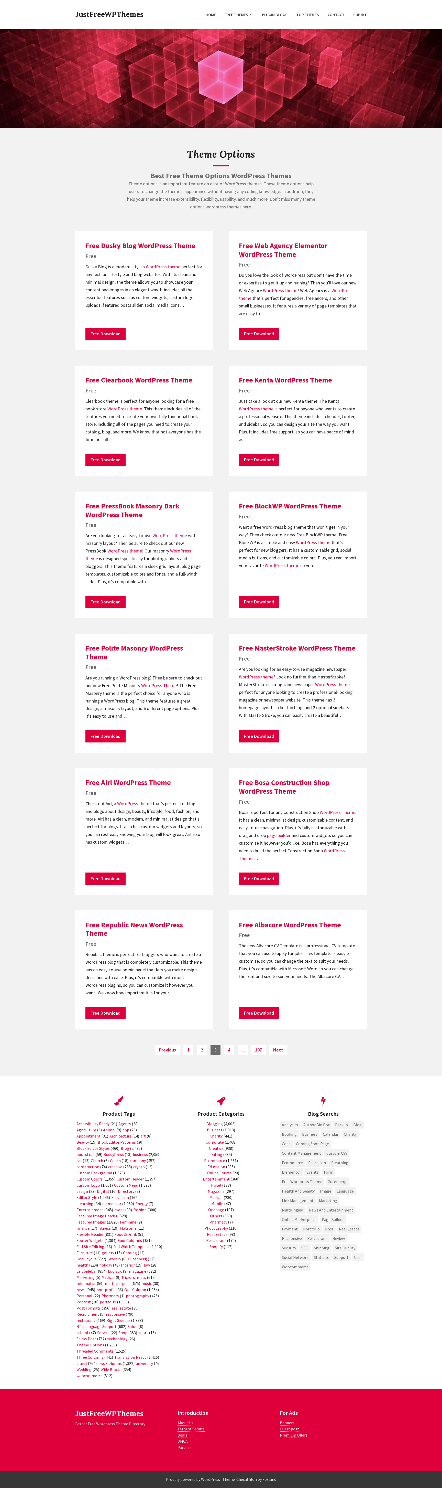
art (143, 1136)
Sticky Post (86, 1338)
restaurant (85, 1320)
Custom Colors (89, 1179)
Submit (360, 14)
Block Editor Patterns (117, 1142)
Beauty (82, 1142)
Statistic (321, 1257)
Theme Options (90, 1344)
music (146, 1283)
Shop (122, 1332)
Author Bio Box (316, 1124)
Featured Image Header (96, 1215)
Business (214, 1129)
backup (341, 1124)
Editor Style (86, 1197)
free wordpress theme (302, 1181)
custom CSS (336, 1153)
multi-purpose (117, 1283)
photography (137, 1295)
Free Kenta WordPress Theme (285, 380)
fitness (104, 1228)
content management (301, 1153)
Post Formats (88, 1308)
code (286, 1143)
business (140, 1154)
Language (345, 1191)
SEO (304, 1247)
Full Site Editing (90, 1246)
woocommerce (89, 1375)
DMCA (183, 1441)
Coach (115, 1160)
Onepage (216, 1209)
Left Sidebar (86, 1271)
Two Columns (110, 1363)
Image (325, 1191)
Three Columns (89, 1357)
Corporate (215, 1142)
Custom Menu (126, 1185)
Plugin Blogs (275, 14)
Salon (133, 1326)
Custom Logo (88, 1185)
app (126, 1129)
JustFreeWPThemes (109, 14)
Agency (124, 1123)
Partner (184, 1447)
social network (295, 1257)
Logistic (115, 1271)
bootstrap (85, 1154)
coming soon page (312, 1143)
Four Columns (130, 1240)
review (339, 1238)
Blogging (214, 1123)
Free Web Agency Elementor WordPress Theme (283, 250)
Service (103, 1332)
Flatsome (128, 1228)
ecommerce (292, 1162)
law (147, 1265)
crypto (139, 1166)
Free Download (105, 334)
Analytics (290, 1124)
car (79, 1160)
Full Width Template (131, 1246)
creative (115, 1166)
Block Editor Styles (93, 1148)
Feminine (128, 1222)
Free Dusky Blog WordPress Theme (140, 245)
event (119, 1209)
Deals (182, 1435)
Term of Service (191, 1428)
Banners (287, 1422)
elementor (111, 1203)
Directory (126, 1191)
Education (120, 1197)
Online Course (219, 1172)
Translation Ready (130, 1357)
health (82, 1265)
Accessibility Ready (92, 1123)
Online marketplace (299, 1219)
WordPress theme (163, 267)
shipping (321, 1247)
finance (83, 1228)
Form (328, 1172)
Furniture (84, 1252)
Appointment (88, 1136)
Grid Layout (86, 1258)
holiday (105, 1265)
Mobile (217, 1203)
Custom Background (94, 1172)
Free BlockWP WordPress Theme (290, 506)
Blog (125, 1148)
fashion (140, 1209)
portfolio (108, 1301)
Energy (141, 1203)
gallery (108, 1252)
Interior (128, 1265)
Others (216, 1215)
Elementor (291, 1172)
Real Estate (217, 1234)
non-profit (105, 1289)
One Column (135, 1289)
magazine (137, 1271)
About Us (185, 1422)
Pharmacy (110, 1295)
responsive (115, 1314)
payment (290, 1228)
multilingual (292, 1210)
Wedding (84, 1369)
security (289, 1247)
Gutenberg (137, 1258)
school (82, 1332)
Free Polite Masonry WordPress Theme (134, 652)
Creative (216, 1148)
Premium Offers (293, 1435)
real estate (121, 1308)
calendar (330, 1134)
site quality (345, 1247)
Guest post (289, 1428)
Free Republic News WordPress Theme (134, 929)
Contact (336, 14)
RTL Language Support (96, 1326)
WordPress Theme (159, 685)
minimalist (86, 1283)
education (317, 1162)
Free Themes (236, 14)
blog (357, 1124)
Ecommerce (214, 1160)
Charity (216, 1136)
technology (117, 1338)
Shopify (216, 1246)
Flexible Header (90, 1234)
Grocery (114, 1258)
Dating (216, 1154)
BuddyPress (114, 1154)
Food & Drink (126, 1234)
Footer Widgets (90, 1240)
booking (289, 1134)
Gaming (130, 1252)
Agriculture (86, 1129)
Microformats (134, 1277)
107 (259, 1050)
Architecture (120, 1136)
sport (143, 1332)
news (80, 1289)
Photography (216, 1228)
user (358, 1257)
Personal (84, 1295)
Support (341, 1257)
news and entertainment (331, 1210)
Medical (108, 1277)
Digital (103, 1191)
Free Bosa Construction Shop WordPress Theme (284, 787)
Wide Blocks (111, 1369)
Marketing (85, 1277)
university (144, 1363)
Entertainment (89, 1209)
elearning (84, 1203)
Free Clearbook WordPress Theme (138, 380)
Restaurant (216, 1240)
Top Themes (307, 14)
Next (278, 1050)
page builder (279, 835)
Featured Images (91, 1222)
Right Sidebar (118, 1320)
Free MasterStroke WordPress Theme (297, 648)
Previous (167, 1050)
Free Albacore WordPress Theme (290, 924)
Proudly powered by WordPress (193, 1479)
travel (81, 1363)
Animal (109, 1129)
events (312, 1172)
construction (87, 1166)
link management (298, 1200)
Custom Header (130, 1179)
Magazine (216, 1191)
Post (329, 1228)
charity (350, 1134)
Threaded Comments (95, 1351)
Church (97, 1160)
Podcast (83, 1301)
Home (211, 14)
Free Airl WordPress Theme (128, 782)
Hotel (216, 1185)
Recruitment (87, 1314)
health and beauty (298, 1191)
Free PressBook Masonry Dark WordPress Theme (132, 510)
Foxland (269, 1479)
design (82, 1191)
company (138, 1160)
